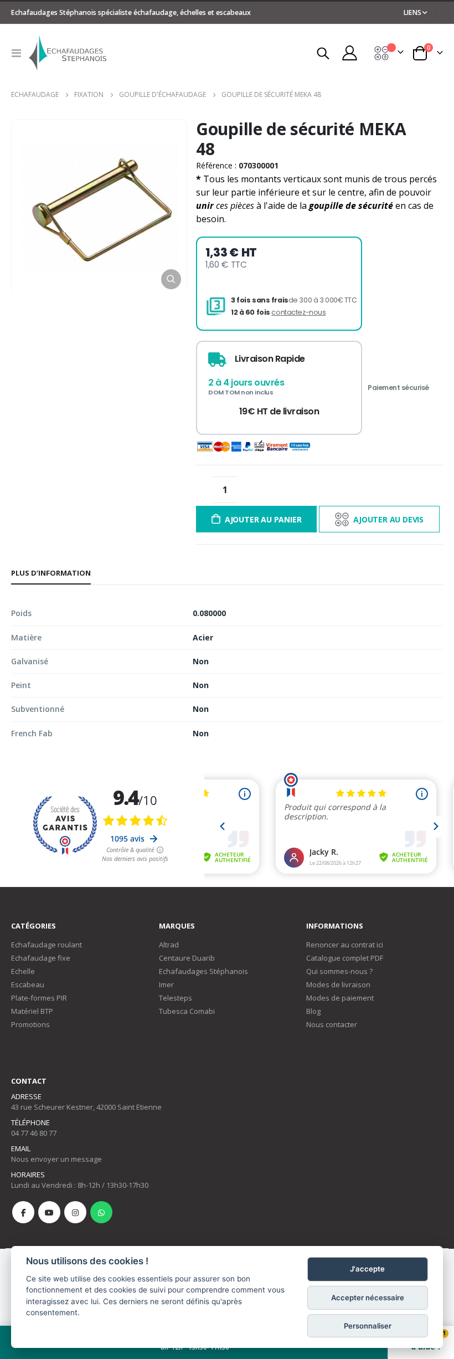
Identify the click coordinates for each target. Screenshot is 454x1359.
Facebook (23, 1212)
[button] (171, 279)
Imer (166, 984)
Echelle (23, 971)
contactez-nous (298, 312)
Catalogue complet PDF (344, 958)
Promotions (30, 1024)
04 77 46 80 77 (33, 1133)
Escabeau (27, 984)
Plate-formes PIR (39, 998)
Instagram (75, 1212)
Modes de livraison (338, 984)
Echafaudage (35, 94)
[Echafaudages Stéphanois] (67, 52)
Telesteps (175, 998)
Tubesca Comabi (187, 1011)
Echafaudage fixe (40, 958)
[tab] (51, 573)
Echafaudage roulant (46, 945)
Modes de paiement (340, 998)
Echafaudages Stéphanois (203, 971)
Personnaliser (367, 1325)
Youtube (49, 1212)
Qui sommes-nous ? (339, 971)
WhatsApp (101, 1212)
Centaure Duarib (187, 958)
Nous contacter (331, 1024)
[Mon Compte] (349, 52)
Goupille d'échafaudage (162, 94)
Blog (313, 1011)
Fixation (89, 94)
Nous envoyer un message (56, 1159)
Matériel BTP (32, 1011)
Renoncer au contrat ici (344, 945)
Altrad (169, 945)
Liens (412, 12)
